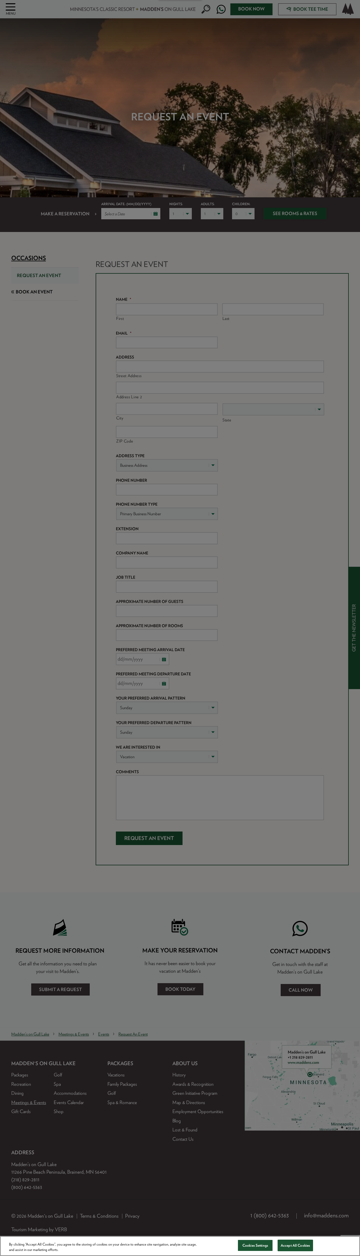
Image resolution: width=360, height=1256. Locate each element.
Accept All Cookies (295, 1245)
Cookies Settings (255, 1245)
